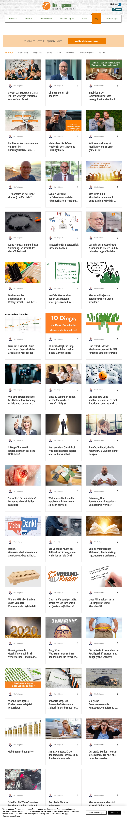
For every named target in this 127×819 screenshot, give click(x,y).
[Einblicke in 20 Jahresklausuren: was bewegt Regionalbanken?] (104, 70)
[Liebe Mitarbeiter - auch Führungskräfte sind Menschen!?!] (104, 576)
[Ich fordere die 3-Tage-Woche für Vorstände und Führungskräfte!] (63, 120)
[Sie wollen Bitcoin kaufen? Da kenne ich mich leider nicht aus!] (23, 475)
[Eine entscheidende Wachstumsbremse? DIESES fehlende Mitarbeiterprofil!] (104, 323)
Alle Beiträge (9, 52)
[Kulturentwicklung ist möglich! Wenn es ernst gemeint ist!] (104, 120)
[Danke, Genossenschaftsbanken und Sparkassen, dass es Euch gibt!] (23, 526)
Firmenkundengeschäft (86, 52)
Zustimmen (114, 812)
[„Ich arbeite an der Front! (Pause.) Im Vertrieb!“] (23, 171)
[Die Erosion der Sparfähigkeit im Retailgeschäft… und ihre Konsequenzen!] (23, 272)
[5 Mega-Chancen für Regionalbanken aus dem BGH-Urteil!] (23, 424)
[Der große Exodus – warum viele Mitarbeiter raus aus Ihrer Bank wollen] (104, 728)
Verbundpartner (23, 52)
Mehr (100, 52)
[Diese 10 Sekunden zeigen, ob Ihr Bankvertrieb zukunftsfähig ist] (63, 374)
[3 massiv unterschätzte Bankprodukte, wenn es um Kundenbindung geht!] (63, 728)
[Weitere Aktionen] (37, 85)
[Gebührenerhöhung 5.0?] (23, 728)
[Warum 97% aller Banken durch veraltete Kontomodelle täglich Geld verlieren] (23, 576)
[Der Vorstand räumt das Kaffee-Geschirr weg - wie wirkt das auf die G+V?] (63, 526)
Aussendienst (37, 52)
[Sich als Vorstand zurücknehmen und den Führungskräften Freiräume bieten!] (63, 171)
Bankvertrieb (70, 52)
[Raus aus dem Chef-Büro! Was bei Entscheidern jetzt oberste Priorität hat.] (63, 424)
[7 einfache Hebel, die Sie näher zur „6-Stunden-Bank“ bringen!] (104, 424)
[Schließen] (124, 812)
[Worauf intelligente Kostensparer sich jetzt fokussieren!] (23, 678)
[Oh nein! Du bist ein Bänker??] (63, 70)
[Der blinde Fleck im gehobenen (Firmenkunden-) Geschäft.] (63, 779)
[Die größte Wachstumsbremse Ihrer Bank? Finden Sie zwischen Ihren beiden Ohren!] (63, 627)
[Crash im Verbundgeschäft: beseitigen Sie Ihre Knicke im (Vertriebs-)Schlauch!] (63, 576)
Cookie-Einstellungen (96, 812)
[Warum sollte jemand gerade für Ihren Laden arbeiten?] (104, 272)
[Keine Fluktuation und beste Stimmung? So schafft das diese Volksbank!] (23, 222)
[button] (118, 53)
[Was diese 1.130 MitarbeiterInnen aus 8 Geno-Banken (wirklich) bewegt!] (104, 171)
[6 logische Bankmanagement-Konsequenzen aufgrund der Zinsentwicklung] (104, 678)
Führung (49, 52)
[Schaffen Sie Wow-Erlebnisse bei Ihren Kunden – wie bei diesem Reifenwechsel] (23, 779)
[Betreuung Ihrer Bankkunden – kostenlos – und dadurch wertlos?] (104, 475)
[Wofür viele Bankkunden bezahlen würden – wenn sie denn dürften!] (63, 475)
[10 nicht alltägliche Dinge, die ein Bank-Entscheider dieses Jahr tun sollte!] (63, 323)
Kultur (59, 52)
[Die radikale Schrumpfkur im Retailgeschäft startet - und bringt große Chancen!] (104, 627)
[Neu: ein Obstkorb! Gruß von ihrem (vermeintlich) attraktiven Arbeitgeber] (23, 323)
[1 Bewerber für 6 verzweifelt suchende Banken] (63, 222)
